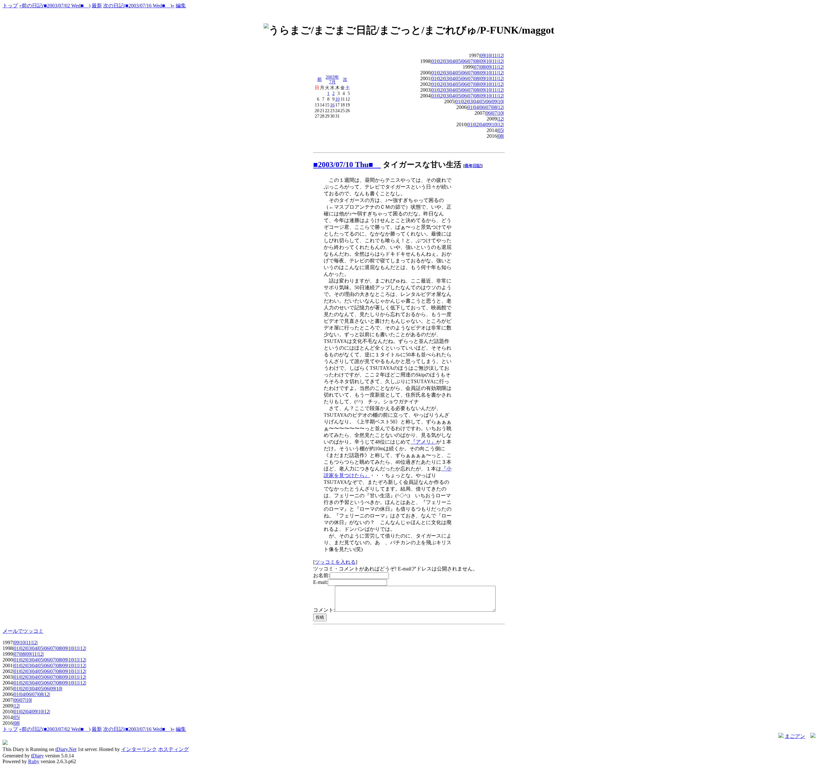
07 (470, 61)
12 (500, 55)
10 (337, 99)
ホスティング (173, 749)
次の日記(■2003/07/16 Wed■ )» (138, 5)
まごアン (795, 736)
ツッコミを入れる (335, 562)
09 (482, 55)
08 (476, 61)
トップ (10, 5)
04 (452, 61)
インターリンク (139, 749)
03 (446, 61)
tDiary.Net (65, 749)
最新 (97, 5)
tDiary (37, 755)
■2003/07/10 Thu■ (347, 164)
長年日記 (473, 165)
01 (433, 61)
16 (332, 104)
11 (494, 55)
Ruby (33, 761)
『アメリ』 (423, 442)
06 (464, 61)
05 (458, 61)
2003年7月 (332, 79)
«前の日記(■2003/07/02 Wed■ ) (54, 5)
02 (440, 61)
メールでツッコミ (23, 631)
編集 (181, 5)
